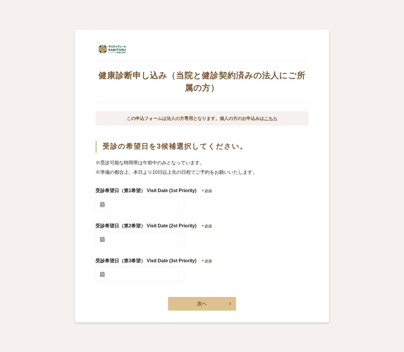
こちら (270, 118)
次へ (202, 303)
